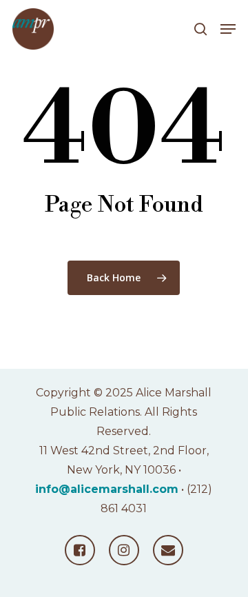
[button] (228, 29)
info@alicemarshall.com (106, 489)
